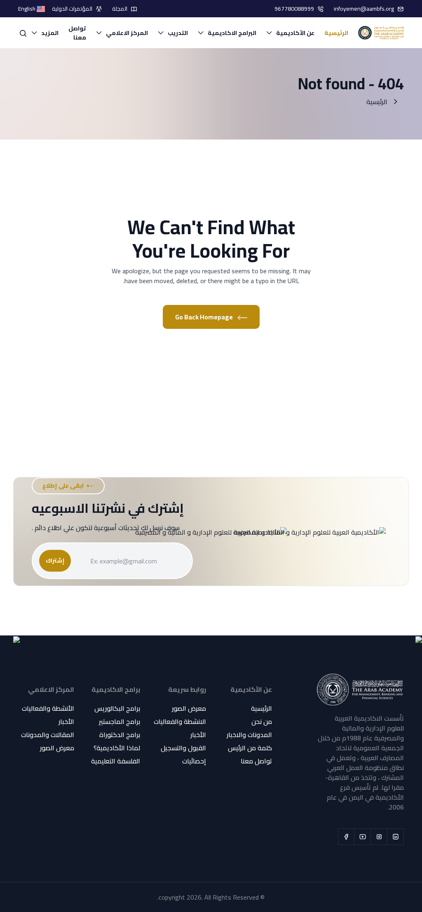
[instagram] (379, 836)
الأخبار (198, 735)
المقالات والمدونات (47, 735)
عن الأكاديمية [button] (295, 32)
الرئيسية (336, 32)
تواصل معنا (77, 33)
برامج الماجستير (119, 721)
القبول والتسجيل (183, 748)
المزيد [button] (50, 32)
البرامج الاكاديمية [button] (232, 32)
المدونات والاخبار (249, 735)
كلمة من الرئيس (250, 748)
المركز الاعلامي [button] (127, 32)
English (27, 9)
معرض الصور (189, 708)
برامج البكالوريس (117, 708)
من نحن (261, 721)
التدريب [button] (178, 32)
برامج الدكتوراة (119, 735)
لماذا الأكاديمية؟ (117, 748)
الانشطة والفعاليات (180, 721)
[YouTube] (362, 836)
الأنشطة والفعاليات (48, 708)
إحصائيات (194, 761)
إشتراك (55, 560)
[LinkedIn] (395, 836)
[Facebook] (346, 836)
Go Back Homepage (204, 317)
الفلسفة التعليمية (115, 761)
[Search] (23, 33)
